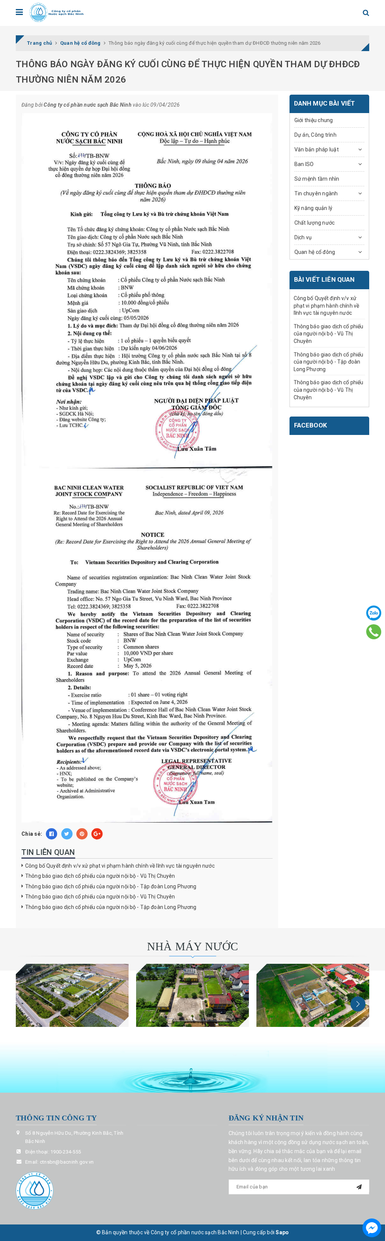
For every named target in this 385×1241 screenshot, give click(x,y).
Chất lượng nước (314, 223)
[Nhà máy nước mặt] (72, 995)
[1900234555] (374, 631)
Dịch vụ (303, 237)
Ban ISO (304, 164)
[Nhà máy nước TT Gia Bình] (312, 995)
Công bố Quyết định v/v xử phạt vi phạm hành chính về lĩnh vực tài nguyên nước (120, 866)
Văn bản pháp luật (316, 149)
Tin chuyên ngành (316, 193)
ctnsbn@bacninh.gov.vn (67, 1162)
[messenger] (371, 1227)
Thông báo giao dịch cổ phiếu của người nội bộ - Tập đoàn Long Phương (111, 886)
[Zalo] (373, 612)
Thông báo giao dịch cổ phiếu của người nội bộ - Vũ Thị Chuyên (100, 876)
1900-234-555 (65, 1152)
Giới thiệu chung (313, 120)
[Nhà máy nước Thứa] (192, 995)
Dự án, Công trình (315, 135)
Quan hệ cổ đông (314, 252)
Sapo (282, 1232)
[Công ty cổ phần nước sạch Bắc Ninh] (57, 12)
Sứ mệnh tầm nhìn (317, 179)
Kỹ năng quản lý (313, 208)
